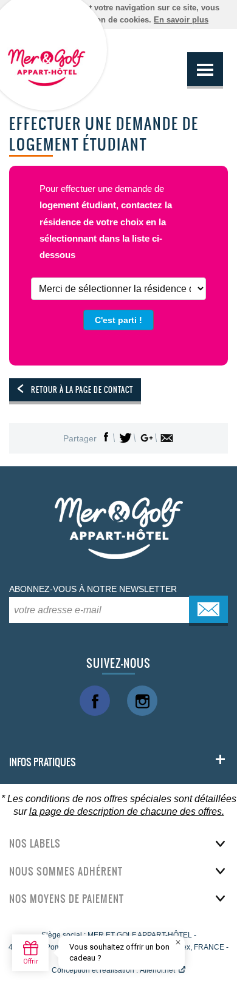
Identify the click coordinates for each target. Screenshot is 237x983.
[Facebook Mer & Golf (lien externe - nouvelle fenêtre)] (95, 700)
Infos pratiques (42, 762)
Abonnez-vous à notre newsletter (93, 589)
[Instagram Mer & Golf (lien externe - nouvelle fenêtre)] (142, 700)
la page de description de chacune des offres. (126, 811)
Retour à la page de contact (82, 389)
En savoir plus (181, 19)
